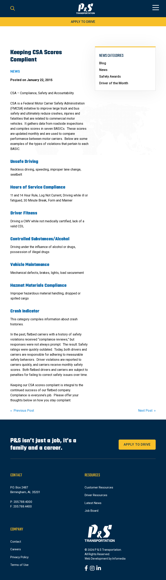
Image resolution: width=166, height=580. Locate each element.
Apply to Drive (83, 22)
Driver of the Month (113, 83)
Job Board (91, 511)
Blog (102, 63)
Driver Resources (96, 495)
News (103, 70)
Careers (15, 549)
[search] (12, 8)
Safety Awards (110, 76)
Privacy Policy (19, 557)
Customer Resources (99, 487)
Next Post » (147, 410)
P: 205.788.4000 (21, 502)
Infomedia (119, 558)
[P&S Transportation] (85, 8)
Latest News (93, 503)
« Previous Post (22, 410)
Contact (15, 541)
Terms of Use (19, 565)
